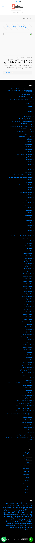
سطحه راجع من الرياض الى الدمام (24, 403)
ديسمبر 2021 (26, 456)
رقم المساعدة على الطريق (19, 509)
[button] (3, 539)
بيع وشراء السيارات (27, 113)
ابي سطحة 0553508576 (26, 94)
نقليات (10, 527)
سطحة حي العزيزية (27, 281)
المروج (14, 503)
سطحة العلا (29, 187)
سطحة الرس (29, 169)
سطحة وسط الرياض (27, 387)
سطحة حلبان (29, 248)
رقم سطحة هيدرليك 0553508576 (24, 131)
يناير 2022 (27, 453)
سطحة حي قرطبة (28, 319)
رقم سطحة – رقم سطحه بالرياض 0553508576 (21, 126)
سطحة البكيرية (28, 144)
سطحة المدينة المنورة (27, 202)
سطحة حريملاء (28, 245)
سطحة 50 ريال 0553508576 (25, 136)
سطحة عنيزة (29, 359)
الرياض (19, 503)
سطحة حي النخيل (28, 304)
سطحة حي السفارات (27, 271)
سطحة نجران (29, 380)
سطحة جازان (29, 230)
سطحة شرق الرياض (27, 326)
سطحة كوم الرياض (26, 521)
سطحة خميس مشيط (27, 321)
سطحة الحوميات (28, 151)
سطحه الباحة (29, 390)
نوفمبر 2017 (26, 486)
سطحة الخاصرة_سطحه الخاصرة (24, 154)
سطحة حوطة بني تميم (27, 250)
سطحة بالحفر (28, 518)
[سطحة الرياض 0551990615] (17, 6)
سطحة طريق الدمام (27, 344)
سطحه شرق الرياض (27, 417)
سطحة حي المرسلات (27, 288)
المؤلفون (20, 26)
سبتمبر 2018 (26, 474)
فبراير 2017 (26, 492)
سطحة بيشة (29, 220)
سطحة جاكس (29, 233)
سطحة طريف (29, 339)
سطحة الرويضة (28, 172)
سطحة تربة (29, 225)
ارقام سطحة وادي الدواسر (27, 503)
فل (15, 527)
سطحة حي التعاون (28, 261)
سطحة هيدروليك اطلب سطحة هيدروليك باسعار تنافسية (19, 382)
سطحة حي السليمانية (27, 273)
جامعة (22, 505)
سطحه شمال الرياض (27, 422)
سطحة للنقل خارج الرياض (26, 370)
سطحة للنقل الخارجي (27, 367)
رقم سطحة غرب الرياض (19, 512)
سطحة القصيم (28, 197)
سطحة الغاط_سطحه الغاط (26, 192)
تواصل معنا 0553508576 (26, 124)
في (13, 527)
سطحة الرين (29, 179)
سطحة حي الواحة (28, 306)
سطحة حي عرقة (28, 316)
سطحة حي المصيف (27, 293)
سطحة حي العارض (27, 278)
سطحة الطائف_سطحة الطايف (25, 184)
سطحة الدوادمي (28, 167)
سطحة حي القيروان (27, 286)
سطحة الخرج (29, 157)
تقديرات (26, 505)
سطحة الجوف (29, 146)
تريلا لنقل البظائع (28, 116)
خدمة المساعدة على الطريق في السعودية (17, 507)
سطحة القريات (28, 195)
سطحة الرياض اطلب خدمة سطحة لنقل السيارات (20, 177)
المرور (10, 503)
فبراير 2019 (26, 471)
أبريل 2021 (26, 462)
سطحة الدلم (29, 164)
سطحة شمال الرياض (27, 334)
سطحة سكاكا (29, 324)
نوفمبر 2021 (26, 459)
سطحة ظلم (29, 352)
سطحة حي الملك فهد (27, 299)
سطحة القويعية (28, 200)
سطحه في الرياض (28, 427)
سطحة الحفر (7, 516)
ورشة (24, 529)
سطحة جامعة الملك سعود (26, 238)
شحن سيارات (23, 527)
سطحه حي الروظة (28, 397)
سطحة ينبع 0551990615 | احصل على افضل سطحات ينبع (18, 61)
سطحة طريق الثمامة (27, 342)
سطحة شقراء (29, 332)
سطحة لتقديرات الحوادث (26, 365)
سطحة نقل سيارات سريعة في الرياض (21, 523)
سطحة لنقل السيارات (27, 372)
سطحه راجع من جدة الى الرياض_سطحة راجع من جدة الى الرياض (19, 413)
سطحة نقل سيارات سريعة (13, 521)
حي (19, 505)
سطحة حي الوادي (28, 309)
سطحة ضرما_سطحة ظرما (26, 337)
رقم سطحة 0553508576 (26, 129)
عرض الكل (26, 27)
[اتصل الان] (31, 539)
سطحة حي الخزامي (27, 263)
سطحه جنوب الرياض (27, 395)
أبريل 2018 (26, 477)
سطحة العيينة (29, 189)
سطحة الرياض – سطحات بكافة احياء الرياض (21, 174)
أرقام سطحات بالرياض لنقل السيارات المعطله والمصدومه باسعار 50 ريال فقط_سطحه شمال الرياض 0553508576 (19, 90)
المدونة (30, 108)
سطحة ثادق (29, 228)
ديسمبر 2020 (26, 468)
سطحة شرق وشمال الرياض (18, 519)
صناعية (17, 527)
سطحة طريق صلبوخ (27, 349)
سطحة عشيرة (28, 354)
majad (28, 57)
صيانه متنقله (29, 432)
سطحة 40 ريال (28, 134)
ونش (21, 529)
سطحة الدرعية (28, 162)
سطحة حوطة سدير (27, 253)
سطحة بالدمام (22, 518)
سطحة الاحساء (13, 516)
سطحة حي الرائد (28, 266)
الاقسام (7, 26)
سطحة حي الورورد (27, 311)
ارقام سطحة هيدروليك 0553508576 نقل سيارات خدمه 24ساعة (19, 100)
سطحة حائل (29, 243)
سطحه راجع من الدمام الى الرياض (24, 400)
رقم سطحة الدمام (8, 508)
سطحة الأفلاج (29, 141)
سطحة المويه (29, 210)
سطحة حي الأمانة (28, 258)
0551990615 (17, 1)
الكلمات (14, 26)
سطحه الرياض (28, 392)
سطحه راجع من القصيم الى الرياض (24, 410)
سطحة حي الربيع (28, 268)
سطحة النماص (28, 215)
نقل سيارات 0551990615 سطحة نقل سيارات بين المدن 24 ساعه (19, 438)
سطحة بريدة (29, 217)
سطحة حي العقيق (28, 283)
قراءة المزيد (7, 72)
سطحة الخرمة (29, 159)
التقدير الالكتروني (28, 103)
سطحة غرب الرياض (27, 362)
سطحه (9, 524)
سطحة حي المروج (28, 291)
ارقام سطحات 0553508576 (25, 97)
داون (6, 507)
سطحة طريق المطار (27, 347)
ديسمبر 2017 (26, 483)
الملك (7, 503)
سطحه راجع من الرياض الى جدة (24, 408)
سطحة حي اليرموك (27, 314)
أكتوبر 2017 (26, 489)
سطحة (19, 516)
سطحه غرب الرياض (27, 424)
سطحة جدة (29, 240)
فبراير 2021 (26, 465)
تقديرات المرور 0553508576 (25, 118)
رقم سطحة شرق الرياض (24, 510)
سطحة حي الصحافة (27, 276)
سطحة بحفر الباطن (14, 518)
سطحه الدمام (29, 527)
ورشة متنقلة (29, 441)
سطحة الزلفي (29, 182)
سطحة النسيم (29, 212)
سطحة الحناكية (28, 149)
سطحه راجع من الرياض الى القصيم (24, 405)
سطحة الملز (29, 207)
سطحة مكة (29, 377)
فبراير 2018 (26, 480)
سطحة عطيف (29, 357)
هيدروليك (29, 529)
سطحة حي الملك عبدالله (26, 296)
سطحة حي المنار (28, 301)
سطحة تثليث (29, 222)
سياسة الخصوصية (28, 430)
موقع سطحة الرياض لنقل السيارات (24, 435)
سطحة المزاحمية (28, 205)
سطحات (24, 516)
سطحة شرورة (29, 329)
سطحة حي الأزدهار (27, 255)
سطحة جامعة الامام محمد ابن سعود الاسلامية (21, 235)
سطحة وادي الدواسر (27, 385)
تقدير (30, 505)
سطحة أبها (29, 139)
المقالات (30, 111)
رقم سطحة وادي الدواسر (21, 514)
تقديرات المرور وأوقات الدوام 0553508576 (22, 121)
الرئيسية (30, 106)
